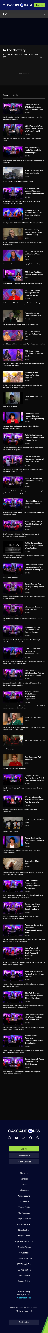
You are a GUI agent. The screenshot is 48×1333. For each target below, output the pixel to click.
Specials (6, 95)
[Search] (31, 5)
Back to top (24, 1322)
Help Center (24, 1190)
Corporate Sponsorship (24, 1241)
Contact (24, 1179)
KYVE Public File (24, 1264)
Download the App (24, 1224)
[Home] (24, 1131)
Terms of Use (24, 1275)
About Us (24, 1173)
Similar (15, 95)
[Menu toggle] (4, 5)
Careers (24, 1184)
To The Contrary (14, 50)
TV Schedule (24, 1201)
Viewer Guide (24, 1207)
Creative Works (24, 1247)
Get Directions (24, 1298)
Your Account (24, 1196)
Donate (39, 5)
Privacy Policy (24, 1281)
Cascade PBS (21, 1308)
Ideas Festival (24, 1230)
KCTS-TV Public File (24, 1258)
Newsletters (24, 1155)
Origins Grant (24, 1236)
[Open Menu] (44, 14)
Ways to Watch (24, 1219)
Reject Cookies (24, 1162)
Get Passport (24, 1213)
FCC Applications (24, 1270)
